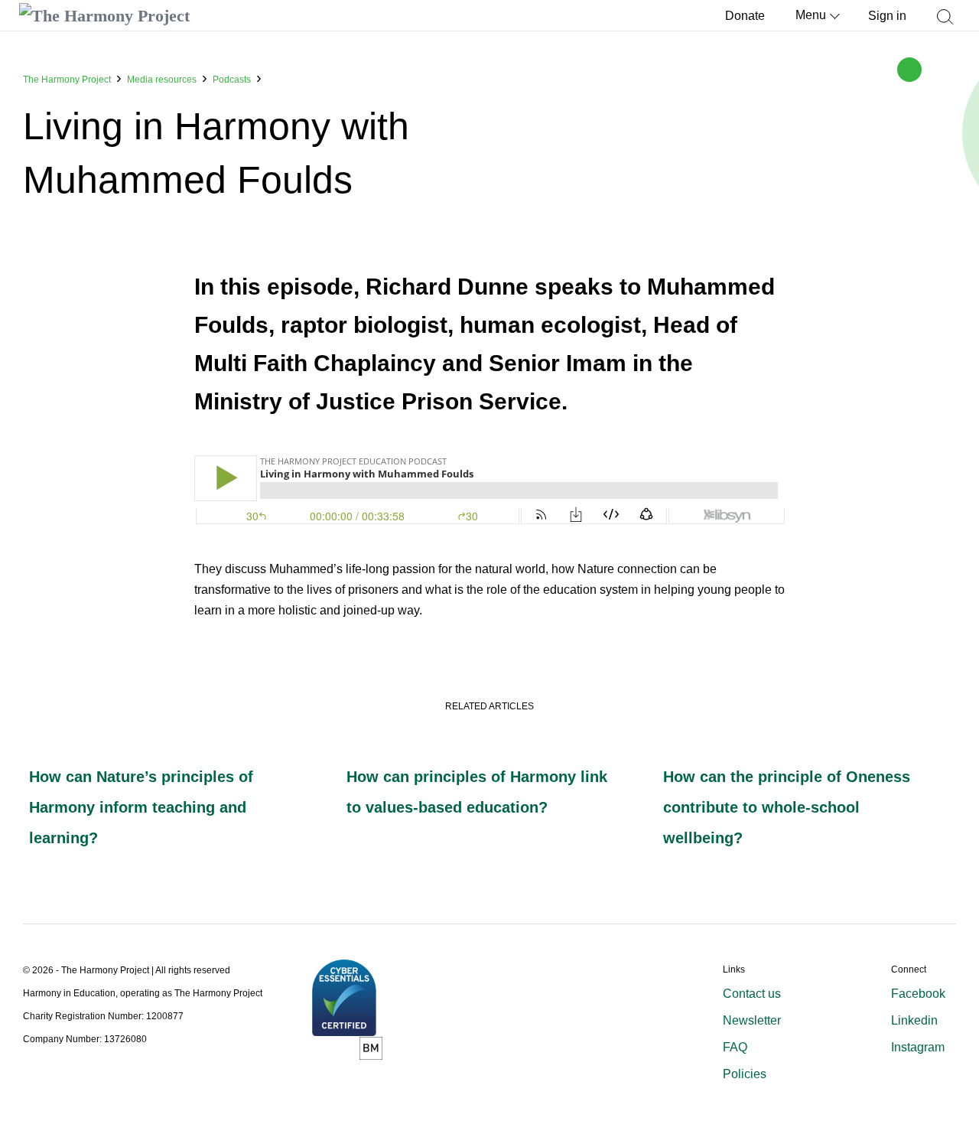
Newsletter (752, 1020)
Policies (744, 1073)
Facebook (918, 993)
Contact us (752, 993)
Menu (810, 14)
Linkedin (914, 1020)
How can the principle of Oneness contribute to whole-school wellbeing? (786, 807)
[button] (944, 24)
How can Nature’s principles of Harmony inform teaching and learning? (141, 807)
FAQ (735, 1047)
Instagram (918, 1047)
